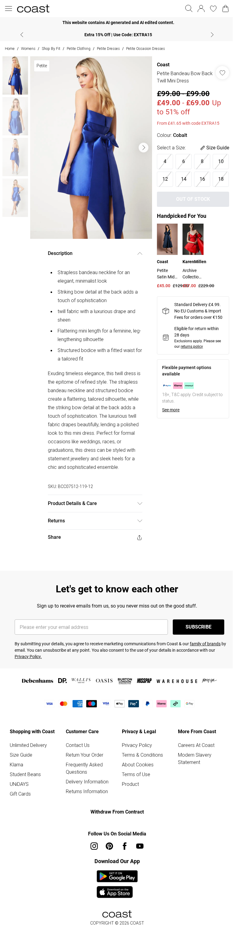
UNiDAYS (19, 784)
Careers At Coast (196, 745)
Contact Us (78, 745)
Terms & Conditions (142, 755)
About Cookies (138, 765)
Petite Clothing (78, 48)
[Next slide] (212, 35)
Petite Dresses (108, 48)
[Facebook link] (124, 846)
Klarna (16, 765)
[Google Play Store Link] (117, 876)
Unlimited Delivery (28, 745)
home (10, 48)
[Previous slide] (22, 35)
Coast (163, 65)
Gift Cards (20, 794)
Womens (28, 48)
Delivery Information (87, 782)
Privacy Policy (137, 745)
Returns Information (87, 791)
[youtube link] (140, 846)
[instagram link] (94, 846)
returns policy (192, 346)
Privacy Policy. (28, 656)
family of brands (205, 643)
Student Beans (25, 774)
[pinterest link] (109, 846)
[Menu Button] (8, 8)
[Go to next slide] (143, 147)
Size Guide (21, 755)
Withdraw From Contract (117, 812)
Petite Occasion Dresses (145, 48)
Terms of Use (136, 774)
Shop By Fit (51, 48)
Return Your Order (84, 755)
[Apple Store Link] (117, 892)
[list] (91, 147)
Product (130, 784)
